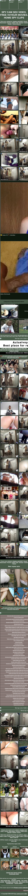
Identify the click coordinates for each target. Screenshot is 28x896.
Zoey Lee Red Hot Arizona (19, 640)
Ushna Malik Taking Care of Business (18, 635)
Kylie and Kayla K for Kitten (18, 645)
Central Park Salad (18, 642)
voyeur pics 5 (6, 356)
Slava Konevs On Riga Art (19, 678)
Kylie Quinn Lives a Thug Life (19, 693)
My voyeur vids (23, 882)
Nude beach (3, 22)
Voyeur (10, 24)
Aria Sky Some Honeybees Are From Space (18, 685)
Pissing (9, 22)
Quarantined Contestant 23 (18, 703)
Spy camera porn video (20, 893)
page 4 (7, 336)
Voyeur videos (18, 883)
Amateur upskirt (15, 880)
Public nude (15, 22)
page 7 (17, 336)
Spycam (21, 22)
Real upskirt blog (5, 880)
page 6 (13, 336)
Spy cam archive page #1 (22, 335)
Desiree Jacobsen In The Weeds (19, 701)
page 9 (23, 336)
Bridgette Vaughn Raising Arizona (18, 665)
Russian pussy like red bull (18, 620)
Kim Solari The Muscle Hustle (18, 652)
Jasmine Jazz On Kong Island (19, 698)
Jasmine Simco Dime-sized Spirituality (18, 658)
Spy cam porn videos (11, 352)
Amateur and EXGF (18, 21)
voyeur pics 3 (22, 355)
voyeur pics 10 (16, 357)
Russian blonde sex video (19, 704)
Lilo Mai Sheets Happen (18, 653)
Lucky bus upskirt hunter (19, 617)
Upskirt (26, 22)
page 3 (4, 336)
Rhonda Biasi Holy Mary (18, 648)
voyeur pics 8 (23, 356)
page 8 (20, 336)
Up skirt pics (9, 883)
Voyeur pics (20, 352)
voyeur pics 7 (18, 356)
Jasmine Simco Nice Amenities (19, 655)
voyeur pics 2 (16, 355)
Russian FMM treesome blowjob (18, 686)
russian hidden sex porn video (19, 660)
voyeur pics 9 (9, 357)
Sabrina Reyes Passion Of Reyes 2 (18, 632)
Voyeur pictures (16, 24)
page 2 (1, 336)
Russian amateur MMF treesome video (18, 662)
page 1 (25, 834)
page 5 (10, 336)
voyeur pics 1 (10, 355)
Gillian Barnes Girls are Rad (18, 681)
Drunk (25, 21)
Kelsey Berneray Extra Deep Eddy (18, 691)
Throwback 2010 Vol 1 (18, 643)
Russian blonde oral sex (19, 624)
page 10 (26, 336)
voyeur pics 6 (12, 356)
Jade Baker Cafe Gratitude (19, 637)
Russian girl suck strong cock (19, 650)
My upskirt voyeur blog (11, 882)
